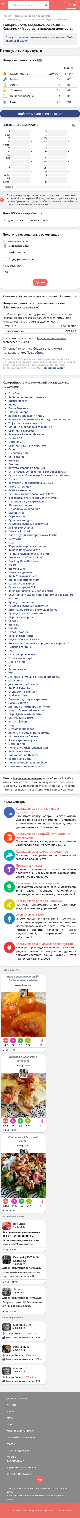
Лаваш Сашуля (18, 703)
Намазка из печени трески (26, 766)
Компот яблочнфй (20, 635)
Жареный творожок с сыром (27, 546)
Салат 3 (13, 621)
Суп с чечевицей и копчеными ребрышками (37, 471)
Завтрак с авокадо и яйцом (26, 415)
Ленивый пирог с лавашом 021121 (31, 494)
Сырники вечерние (21, 617)
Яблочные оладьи (20, 505)
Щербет (13, 628)
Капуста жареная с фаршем (26, 468)
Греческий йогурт (20, 658)
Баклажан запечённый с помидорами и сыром (39, 419)
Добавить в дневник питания (40, 114)
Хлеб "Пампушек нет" (22, 576)
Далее (40, 282)
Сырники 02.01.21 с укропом (27, 445)
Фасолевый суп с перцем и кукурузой (33, 497)
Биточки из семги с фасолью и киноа (32, 609)
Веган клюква (17, 669)
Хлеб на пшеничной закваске (27, 397)
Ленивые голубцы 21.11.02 (25, 557)
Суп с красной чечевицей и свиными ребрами (39, 475)
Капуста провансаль (21, 654)
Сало (11, 449)
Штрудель (15, 680)
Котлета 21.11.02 (19, 531)
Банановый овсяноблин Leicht (28, 434)
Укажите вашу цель (15, 241)
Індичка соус (16, 568)
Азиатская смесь (19, 751)
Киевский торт (18, 401)
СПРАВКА (11, 1457)
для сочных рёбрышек (23, 684)
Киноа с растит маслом (23, 580)
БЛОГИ (10, 1411)
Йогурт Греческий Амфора (26, 710)
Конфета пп (16, 456)
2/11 (11, 673)
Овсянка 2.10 (16, 442)
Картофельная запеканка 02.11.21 (30, 483)
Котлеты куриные (20, 572)
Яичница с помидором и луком (29, 706)
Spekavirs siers (17, 695)
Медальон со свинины (56, 19)
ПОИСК (10, 1424)
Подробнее (35, 353)
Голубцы (14, 393)
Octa (11, 542)
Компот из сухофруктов (24, 550)
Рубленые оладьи (20, 520)
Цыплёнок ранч (18, 453)
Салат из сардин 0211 (22, 587)
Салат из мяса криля (22, 583)
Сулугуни (14, 538)
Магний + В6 (16, 512)
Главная (7, 15)
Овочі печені (16, 662)
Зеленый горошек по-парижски (29, 732)
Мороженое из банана (23, 736)
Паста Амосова (18, 408)
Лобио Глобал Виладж (23, 755)
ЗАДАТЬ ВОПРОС (15, 1467)
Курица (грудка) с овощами (26, 613)
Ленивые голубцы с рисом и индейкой (34, 676)
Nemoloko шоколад (21, 729)
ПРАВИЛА (26, 1474)
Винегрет (14, 460)
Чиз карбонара (18, 412)
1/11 (11, 650)
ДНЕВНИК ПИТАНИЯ (17, 1398)
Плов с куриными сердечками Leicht (32, 535)
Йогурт (13, 725)
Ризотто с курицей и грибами (27, 699)
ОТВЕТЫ (11, 1444)
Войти (71, 5)
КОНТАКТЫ (30, 1467)
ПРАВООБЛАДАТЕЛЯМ (18, 1450)
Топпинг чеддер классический (28, 553)
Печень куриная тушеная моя (28, 747)
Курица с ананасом (21, 602)
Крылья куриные (19, 688)
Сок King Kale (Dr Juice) (23, 561)
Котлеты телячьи (19, 486)
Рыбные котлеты (19, 490)
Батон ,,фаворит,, (19, 721)
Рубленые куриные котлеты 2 (28, 606)
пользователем (36, 37)
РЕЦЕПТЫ (11, 1405)
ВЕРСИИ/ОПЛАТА (15, 1460)
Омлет (12, 479)
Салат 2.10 (15, 438)
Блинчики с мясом (20, 717)
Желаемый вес (12, 265)
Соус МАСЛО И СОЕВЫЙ (24, 639)
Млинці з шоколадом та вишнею (30, 427)
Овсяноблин (16, 744)
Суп (10, 665)
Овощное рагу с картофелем (27, 501)
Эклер (12, 404)
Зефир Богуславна (20, 527)
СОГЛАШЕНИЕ (14, 1474)
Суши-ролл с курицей (22, 691)
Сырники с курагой (21, 430)
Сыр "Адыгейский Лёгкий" (25, 714)
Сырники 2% (16, 516)
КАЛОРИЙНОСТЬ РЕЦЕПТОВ (21, 1437)
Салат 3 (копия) (18, 632)
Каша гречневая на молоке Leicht (30, 591)
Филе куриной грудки (22, 740)
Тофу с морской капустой (25, 423)
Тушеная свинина (20, 647)
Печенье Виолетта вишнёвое (27, 762)
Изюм (12, 565)
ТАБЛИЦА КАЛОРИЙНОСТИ (20, 1431)
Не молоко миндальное (24, 509)
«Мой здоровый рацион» (51, 367)
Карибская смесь (19, 758)
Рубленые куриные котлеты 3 (28, 524)
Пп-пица (13, 464)
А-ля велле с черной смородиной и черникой (38, 643)
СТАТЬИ (10, 1418)
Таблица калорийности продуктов (32, 15)
